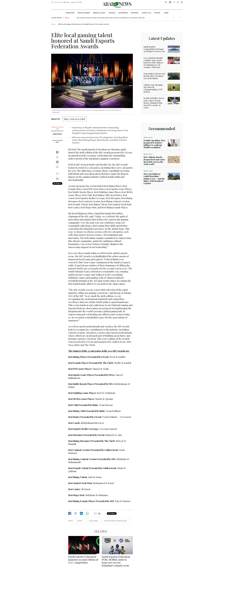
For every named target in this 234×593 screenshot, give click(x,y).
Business (123, 13)
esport (79, 520)
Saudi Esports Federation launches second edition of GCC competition (83, 559)
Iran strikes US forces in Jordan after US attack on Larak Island (154, 76)
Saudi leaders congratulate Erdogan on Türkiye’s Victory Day (154, 49)
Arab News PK (58, 2)
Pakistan (70, 13)
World (112, 13)
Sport (157, 13)
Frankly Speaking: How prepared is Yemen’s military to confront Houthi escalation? (154, 144)
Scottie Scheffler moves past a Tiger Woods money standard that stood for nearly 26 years (154, 103)
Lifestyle (146, 13)
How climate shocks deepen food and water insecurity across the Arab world (154, 160)
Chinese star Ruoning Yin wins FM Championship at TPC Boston (153, 88)
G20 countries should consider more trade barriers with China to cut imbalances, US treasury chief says (111, 18)
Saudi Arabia (84, 13)
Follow (58, 183)
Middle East (99, 13)
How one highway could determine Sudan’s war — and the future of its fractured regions (154, 179)
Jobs (166, 13)
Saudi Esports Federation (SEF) (115, 520)
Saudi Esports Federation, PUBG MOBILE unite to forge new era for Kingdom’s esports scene (116, 561)
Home (53, 24)
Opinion (134, 13)
